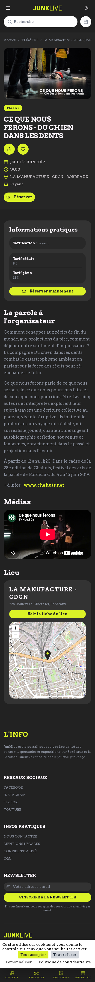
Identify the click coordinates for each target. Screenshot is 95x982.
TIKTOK (11, 802)
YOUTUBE (12, 809)
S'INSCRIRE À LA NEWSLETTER (47, 897)
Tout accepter (33, 954)
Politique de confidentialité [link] (65, 962)
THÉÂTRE (30, 40)
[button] (48, 655)
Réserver (23, 197)
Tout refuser (65, 954)
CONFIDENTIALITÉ (20, 851)
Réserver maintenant (51, 291)
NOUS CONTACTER (20, 836)
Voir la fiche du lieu (47, 614)
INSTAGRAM (15, 795)
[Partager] (9, 149)
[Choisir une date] (85, 21)
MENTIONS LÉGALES (22, 844)
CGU (8, 858)
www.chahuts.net (44, 485)
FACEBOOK (13, 787)
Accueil (10, 40)
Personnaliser (19, 962)
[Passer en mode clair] (86, 8)
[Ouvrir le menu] (8, 8)
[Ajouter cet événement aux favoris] (23, 149)
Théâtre (12, 108)
